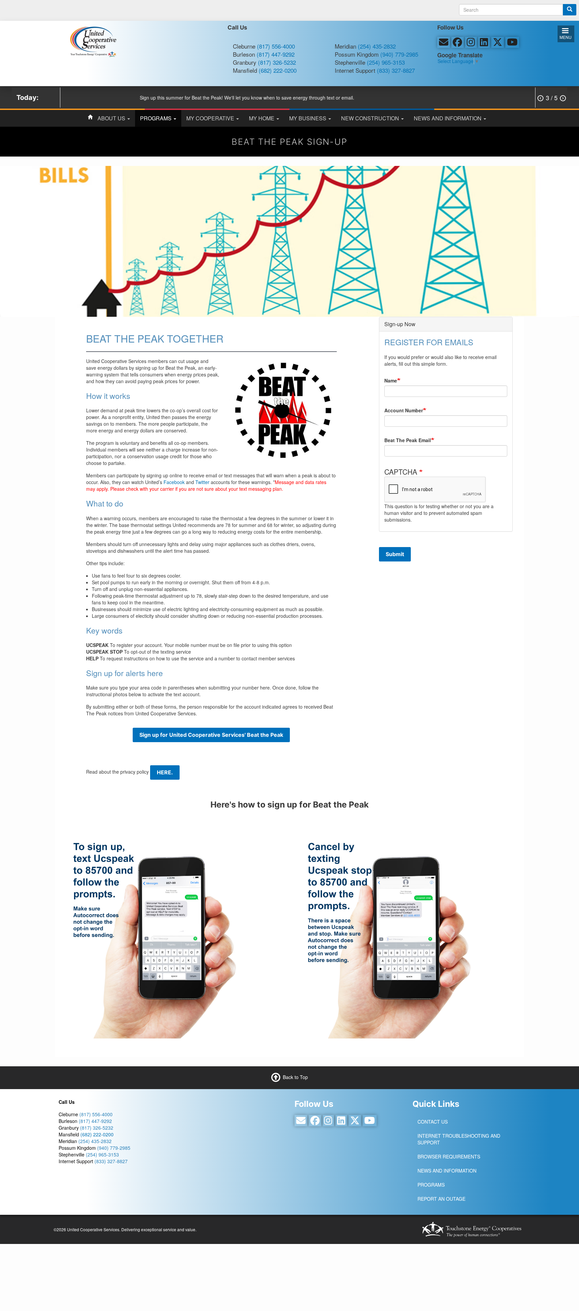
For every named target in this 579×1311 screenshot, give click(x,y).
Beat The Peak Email (407, 440)
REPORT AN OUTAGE (441, 1198)
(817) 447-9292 (276, 54)
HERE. (165, 772)
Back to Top (295, 1077)
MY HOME (262, 118)
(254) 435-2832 (377, 46)
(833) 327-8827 (396, 70)
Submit (395, 554)
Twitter (202, 482)
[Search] (569, 9)
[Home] (93, 41)
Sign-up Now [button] (399, 324)
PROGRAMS (156, 118)
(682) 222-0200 (278, 70)
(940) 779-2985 (399, 54)
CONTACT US (432, 1121)
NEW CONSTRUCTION (370, 118)
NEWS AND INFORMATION (448, 118)
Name (390, 380)
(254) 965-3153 (386, 62)
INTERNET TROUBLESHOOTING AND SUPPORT (458, 1139)
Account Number (403, 410)
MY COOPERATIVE (211, 118)
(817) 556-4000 (276, 46)
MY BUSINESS (308, 118)
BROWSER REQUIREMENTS (448, 1156)
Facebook (174, 482)
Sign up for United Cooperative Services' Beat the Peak (211, 734)
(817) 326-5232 (277, 62)
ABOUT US (112, 118)
